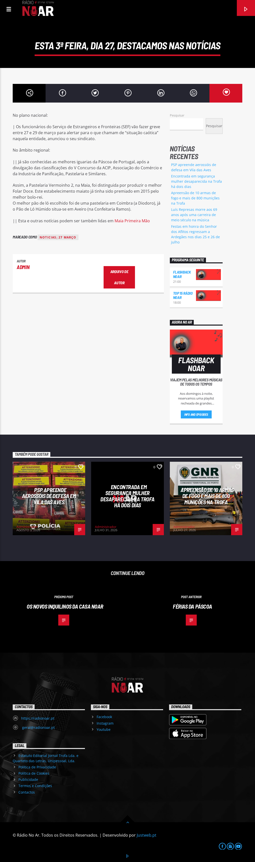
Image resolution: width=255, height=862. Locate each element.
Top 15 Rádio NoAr (183, 295)
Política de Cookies (33, 773)
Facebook (104, 716)
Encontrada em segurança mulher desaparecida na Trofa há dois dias (196, 181)
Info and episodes (196, 414)
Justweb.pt (146, 835)
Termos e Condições (35, 785)
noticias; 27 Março (58, 237)
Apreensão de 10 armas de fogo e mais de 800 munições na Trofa (195, 198)
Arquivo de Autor (119, 277)
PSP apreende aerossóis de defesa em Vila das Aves (49, 496)
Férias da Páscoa (192, 606)
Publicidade (28, 779)
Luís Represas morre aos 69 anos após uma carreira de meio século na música (194, 214)
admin (23, 267)
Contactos (26, 792)
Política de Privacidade (37, 767)
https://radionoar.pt (37, 718)
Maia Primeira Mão (132, 221)
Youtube (104, 729)
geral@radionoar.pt (38, 727)
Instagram (105, 723)
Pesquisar (177, 115)
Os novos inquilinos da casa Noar (65, 606)
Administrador (27, 526)
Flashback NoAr (182, 274)
